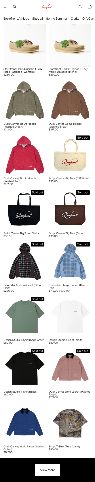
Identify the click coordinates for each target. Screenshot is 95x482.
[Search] (14, 6)
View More (47, 470)
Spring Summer (56, 18)
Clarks (75, 18)
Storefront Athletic (16, 18)
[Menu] (5, 7)
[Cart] (90, 6)
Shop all (37, 18)
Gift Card (88, 18)
